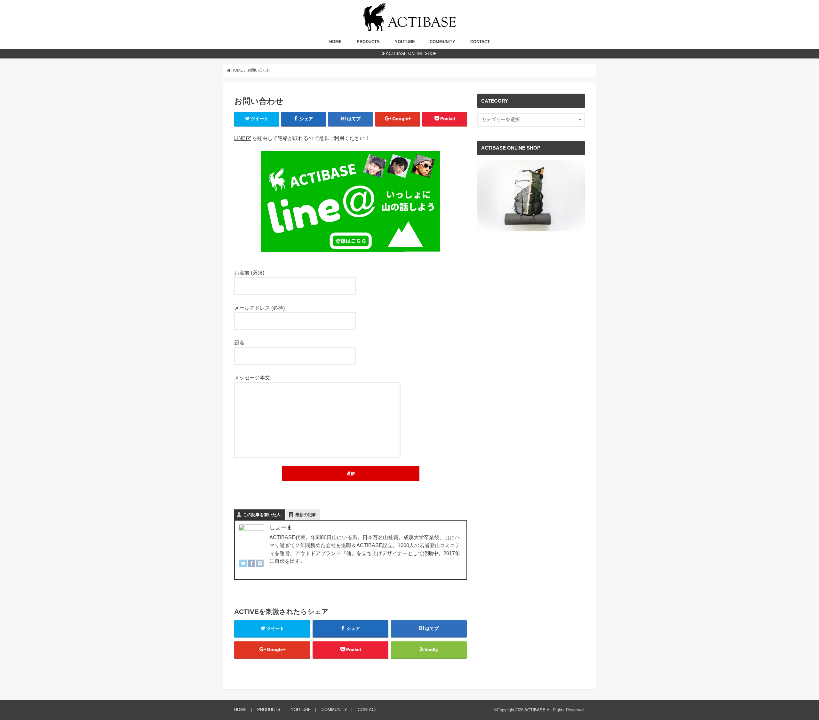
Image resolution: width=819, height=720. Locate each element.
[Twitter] (243, 567)
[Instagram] (260, 567)
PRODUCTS (368, 41)
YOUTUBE (405, 41)
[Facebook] (251, 567)
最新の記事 (305, 514)
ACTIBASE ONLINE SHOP (411, 53)
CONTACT (480, 41)
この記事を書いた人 (262, 514)
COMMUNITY (442, 41)
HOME (335, 41)
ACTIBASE (534, 710)
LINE (240, 138)
